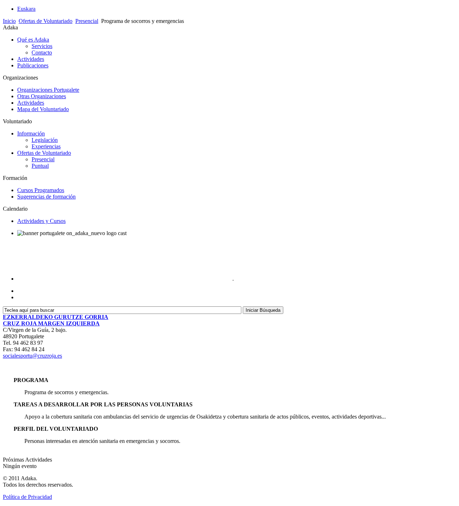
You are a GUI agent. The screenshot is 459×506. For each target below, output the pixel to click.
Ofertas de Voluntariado (45, 21)
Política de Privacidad (27, 497)
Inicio (9, 21)
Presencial (86, 21)
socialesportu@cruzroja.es (32, 356)
